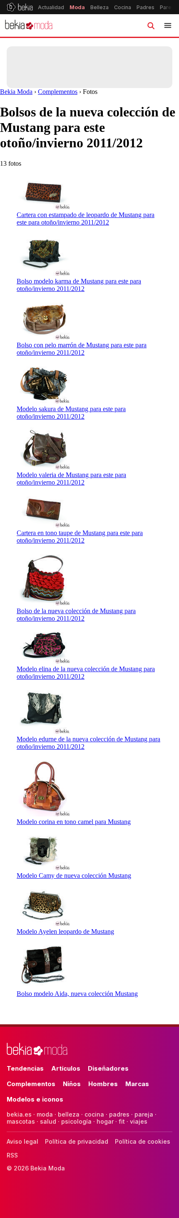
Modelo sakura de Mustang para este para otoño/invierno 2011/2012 (71, 412)
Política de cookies (142, 1141)
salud (48, 1121)
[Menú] (168, 25)
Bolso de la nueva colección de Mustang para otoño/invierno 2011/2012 (76, 614)
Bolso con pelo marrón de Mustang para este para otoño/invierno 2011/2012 (82, 348)
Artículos (65, 1068)
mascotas (21, 1121)
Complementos (57, 91)
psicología (76, 1121)
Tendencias (25, 1068)
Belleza (99, 7)
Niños (72, 1084)
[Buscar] (151, 25)
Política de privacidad (76, 1141)
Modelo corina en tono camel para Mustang (74, 821)
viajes (138, 1121)
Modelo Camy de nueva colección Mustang (74, 875)
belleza (69, 1114)
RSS (12, 1155)
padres (119, 1114)
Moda (77, 7)
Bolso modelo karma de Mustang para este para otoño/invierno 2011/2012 (79, 285)
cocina (94, 1114)
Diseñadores (108, 1068)
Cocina (122, 7)
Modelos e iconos (35, 1099)
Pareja (168, 7)
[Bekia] (20, 7)
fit (122, 1121)
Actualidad (51, 7)
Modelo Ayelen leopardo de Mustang (65, 931)
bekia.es (19, 1114)
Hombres (103, 1084)
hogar (105, 1121)
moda (45, 1114)
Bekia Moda (16, 91)
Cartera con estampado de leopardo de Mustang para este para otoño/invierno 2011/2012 (85, 218)
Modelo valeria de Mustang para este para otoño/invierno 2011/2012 (71, 478)
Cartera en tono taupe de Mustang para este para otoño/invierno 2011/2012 (80, 536)
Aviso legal (22, 1141)
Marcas (137, 1084)
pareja (143, 1114)
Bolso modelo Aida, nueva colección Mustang (77, 993)
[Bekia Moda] (28, 25)
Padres (145, 7)
